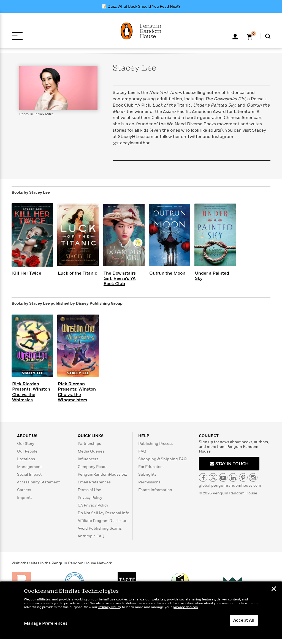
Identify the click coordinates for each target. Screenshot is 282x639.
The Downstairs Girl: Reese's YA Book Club (120, 278)
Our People (27, 451)
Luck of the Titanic (77, 273)
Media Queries (91, 451)
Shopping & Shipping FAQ (162, 459)
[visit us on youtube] (223, 477)
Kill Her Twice (26, 273)
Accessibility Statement (38, 482)
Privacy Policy (90, 497)
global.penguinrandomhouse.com (230, 485)
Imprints (24, 497)
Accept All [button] (243, 620)
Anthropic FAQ (91, 536)
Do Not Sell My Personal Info (103, 513)
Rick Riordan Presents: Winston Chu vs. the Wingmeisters (77, 392)
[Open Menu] (17, 36)
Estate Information (155, 489)
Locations (26, 459)
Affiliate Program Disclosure (103, 520)
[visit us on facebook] (203, 477)
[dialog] (141, 610)
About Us (27, 435)
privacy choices (185, 607)
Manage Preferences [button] (45, 623)
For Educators (151, 466)
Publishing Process (155, 443)
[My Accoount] (235, 36)
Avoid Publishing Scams (100, 528)
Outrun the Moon (167, 273)
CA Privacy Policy (93, 505)
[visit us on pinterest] (243, 477)
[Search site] (267, 36)
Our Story (25, 443)
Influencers (88, 459)
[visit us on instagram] (253, 477)
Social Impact (29, 474)
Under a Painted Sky (212, 275)
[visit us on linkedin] (233, 477)
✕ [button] (273, 589)
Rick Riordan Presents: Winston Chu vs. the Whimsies (31, 392)
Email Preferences (94, 482)
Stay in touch (231, 464)
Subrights (147, 474)
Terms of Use (89, 489)
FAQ (142, 451)
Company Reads (92, 466)
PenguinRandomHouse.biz (102, 474)
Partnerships (89, 443)
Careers (24, 489)
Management (29, 466)
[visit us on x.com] (213, 477)
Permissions (149, 482)
